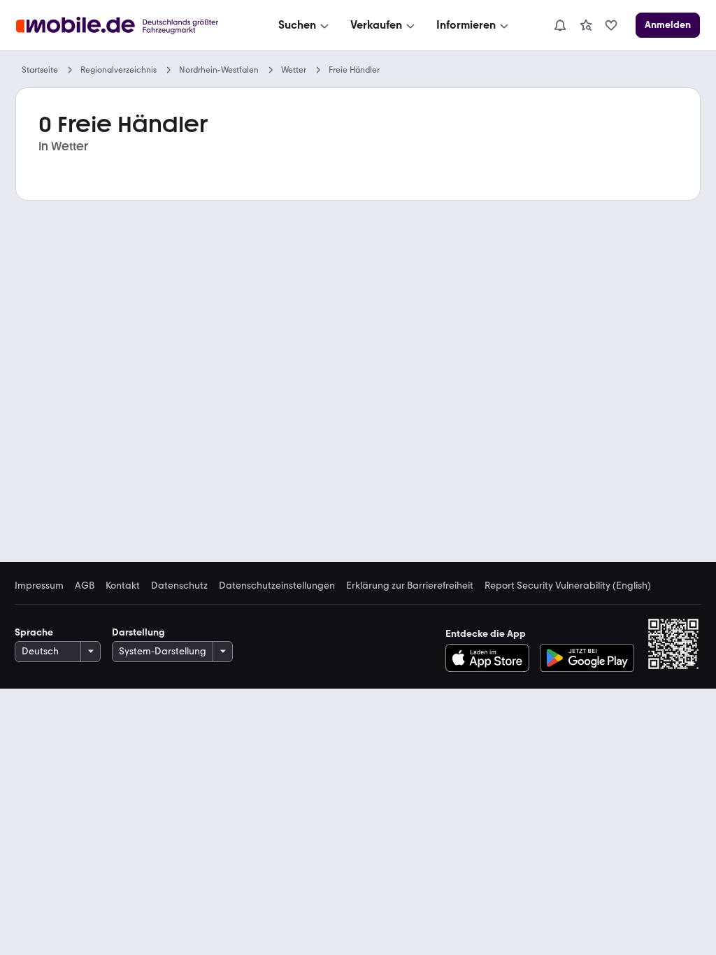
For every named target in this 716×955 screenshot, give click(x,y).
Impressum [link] (39, 585)
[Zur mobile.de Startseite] (129, 25)
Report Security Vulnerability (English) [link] (568, 585)
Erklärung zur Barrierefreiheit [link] (409, 585)
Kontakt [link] (123, 585)
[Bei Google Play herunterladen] (587, 658)
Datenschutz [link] (179, 585)
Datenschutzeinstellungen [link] (277, 585)
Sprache (34, 632)
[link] (586, 25)
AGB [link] (84, 585)
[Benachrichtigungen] (559, 25)
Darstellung (138, 632)
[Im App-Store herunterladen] (491, 658)
